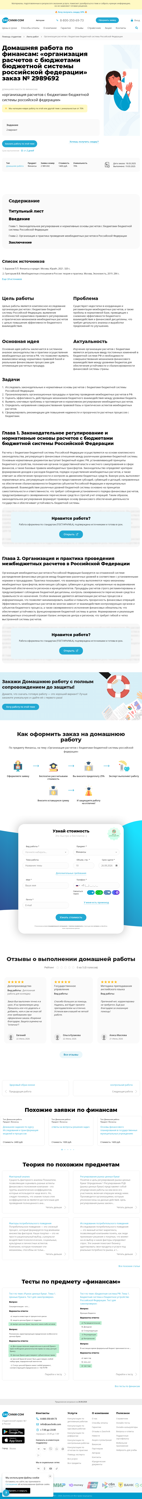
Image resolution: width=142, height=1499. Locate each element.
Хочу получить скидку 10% (71, 12)
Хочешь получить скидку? (84, 142)
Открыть (69, 534)
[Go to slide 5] (73, 1149)
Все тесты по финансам (127, 1386)
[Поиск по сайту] (136, 27)
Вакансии (96, 1444)
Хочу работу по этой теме (20, 706)
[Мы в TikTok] (56, 1468)
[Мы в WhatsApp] (56, 1448)
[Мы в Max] (62, 1448)
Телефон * (82, 879)
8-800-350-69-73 (48, 1418)
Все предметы (74, 1463)
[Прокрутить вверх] (136, 1487)
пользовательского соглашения (57, 926)
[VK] (107, 892)
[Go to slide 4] (70, 1149)
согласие (96, 926)
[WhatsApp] (99, 892)
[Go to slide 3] (67, 1149)
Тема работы (32, 859)
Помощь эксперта (76, 1454)
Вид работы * (32, 846)
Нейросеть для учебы (126, 1450)
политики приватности (76, 926)
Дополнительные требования (71, 873)
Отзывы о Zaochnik (101, 1431)
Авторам (40, 20)
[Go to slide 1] (62, 1149)
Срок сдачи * (108, 859)
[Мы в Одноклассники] (44, 1468)
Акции (108, 27)
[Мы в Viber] (50, 1448)
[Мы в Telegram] (38, 1448)
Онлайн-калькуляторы (127, 1427)
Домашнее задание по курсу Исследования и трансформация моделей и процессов (20, 1130)
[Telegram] (91, 892)
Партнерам (97, 1448)
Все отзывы (71, 1054)
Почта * (30, 899)
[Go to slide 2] (64, 1149)
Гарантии (66, 27)
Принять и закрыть (17, 1491)
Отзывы (79, 27)
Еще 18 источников (12, 279)
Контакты (121, 27)
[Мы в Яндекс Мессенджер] (38, 1455)
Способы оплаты (30, 27)
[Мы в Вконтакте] (44, 1448)
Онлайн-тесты (123, 1423)
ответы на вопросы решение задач (71, 1126)
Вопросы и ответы (125, 1431)
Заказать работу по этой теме (19, 143)
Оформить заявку (107, 20)
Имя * (29, 879)
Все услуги (73, 1458)
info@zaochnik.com (50, 1424)
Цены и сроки (9, 27)
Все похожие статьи (129, 1266)
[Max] (116, 892)
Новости (96, 1435)
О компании (50, 27)
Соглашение (11, 1484)
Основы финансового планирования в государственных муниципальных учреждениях (118, 1130)
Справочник (94, 27)
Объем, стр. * (83, 859)
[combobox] (45, 852)
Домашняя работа (15, 166)
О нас (94, 1418)
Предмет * (82, 846)
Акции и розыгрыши (102, 1440)
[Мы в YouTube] (50, 1468)
